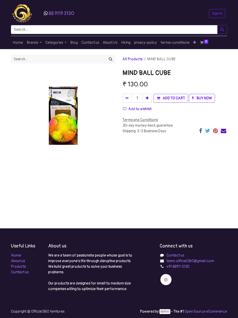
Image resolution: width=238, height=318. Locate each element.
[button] (194, 42)
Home (16, 255)
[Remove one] (127, 98)
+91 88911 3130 (177, 266)
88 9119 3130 (61, 13)
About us (18, 261)
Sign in (217, 13)
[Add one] (147, 98)
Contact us (20, 272)
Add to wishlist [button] (140, 109)
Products (18, 266)
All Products (132, 59)
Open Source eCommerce (206, 311)
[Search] (222, 29)
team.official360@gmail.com (190, 261)
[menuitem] (18, 42)
